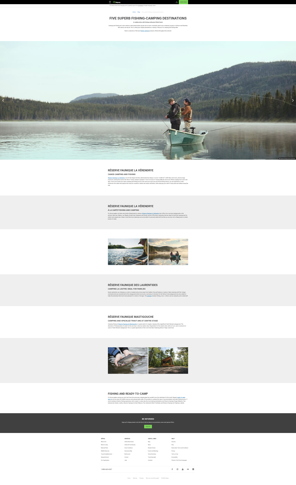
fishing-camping (145, 31)
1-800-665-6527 (106, 469)
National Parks (104, 447)
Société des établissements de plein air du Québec (116, 2)
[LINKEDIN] (193, 469)
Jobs (125, 460)
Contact (126, 457)
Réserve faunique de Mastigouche (127, 324)
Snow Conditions (128, 447)
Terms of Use (175, 454)
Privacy (173, 451)
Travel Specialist (152, 457)
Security (174, 441)
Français (141, 478)
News (149, 444)
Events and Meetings (153, 451)
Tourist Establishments (106, 454)
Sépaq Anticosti (105, 457)
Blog (139, 12)
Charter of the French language (179, 460)
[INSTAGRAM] (177, 469)
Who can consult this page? (152, 478)
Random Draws (151, 447)
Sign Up (148, 426)
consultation (140, 5)
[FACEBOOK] (172, 469)
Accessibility (175, 457)
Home (134, 12)
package (149, 296)
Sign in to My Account (177, 2)
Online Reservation (129, 441)
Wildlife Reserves (105, 451)
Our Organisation (105, 460)
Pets (173, 444)
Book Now (183, 2)
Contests (150, 460)
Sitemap (135, 478)
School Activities (152, 454)
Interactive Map (128, 451)
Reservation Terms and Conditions (180, 447)
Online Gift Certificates (129, 444)
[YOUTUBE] (183, 469)
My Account (127, 454)
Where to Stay (104, 444)
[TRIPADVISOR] (188, 469)
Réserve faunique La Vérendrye (116, 178)
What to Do (103, 441)
